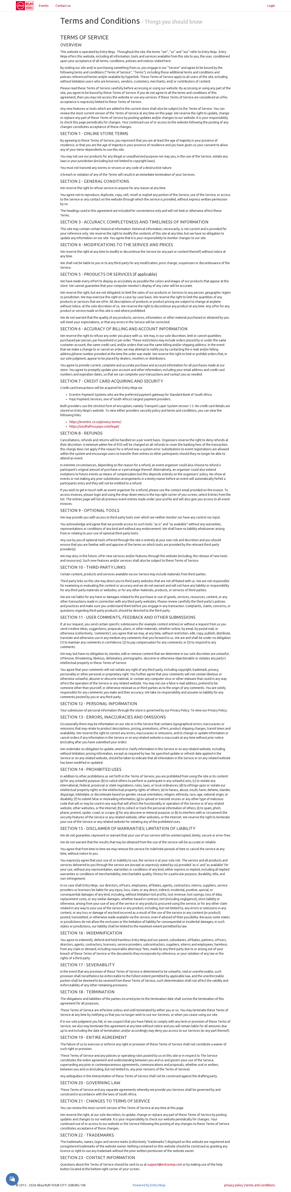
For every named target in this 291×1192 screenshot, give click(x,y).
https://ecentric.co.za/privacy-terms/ (95, 422)
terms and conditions (260, 1185)
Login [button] (271, 6)
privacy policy (233, 1185)
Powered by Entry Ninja (149, 1185)
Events (44, 6)
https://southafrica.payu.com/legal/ (94, 426)
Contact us (63, 6)
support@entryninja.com (164, 1164)
